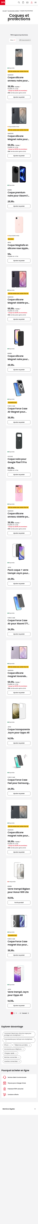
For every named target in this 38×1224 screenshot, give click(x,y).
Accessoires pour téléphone (13, 1049)
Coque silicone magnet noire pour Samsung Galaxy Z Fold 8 (18, 834)
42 (20, 1013)
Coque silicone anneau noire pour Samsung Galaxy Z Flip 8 (18, 79)
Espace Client (32, 2)
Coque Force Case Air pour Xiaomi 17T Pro (18, 622)
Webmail (27, 2)
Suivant (24, 1013)
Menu (35, 2)
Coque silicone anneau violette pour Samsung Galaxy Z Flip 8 (19, 515)
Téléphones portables (21, 1045)
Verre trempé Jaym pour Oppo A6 (18, 993)
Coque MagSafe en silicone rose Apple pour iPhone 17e (18, 247)
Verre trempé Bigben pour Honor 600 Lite (19, 890)
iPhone (6, 1045)
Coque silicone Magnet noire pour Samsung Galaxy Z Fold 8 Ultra (18, 138)
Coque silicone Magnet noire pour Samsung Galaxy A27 (18, 358)
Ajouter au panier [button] (19, 97)
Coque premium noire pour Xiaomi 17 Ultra (18, 194)
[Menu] (36, 2)
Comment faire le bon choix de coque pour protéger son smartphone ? (17, 1034)
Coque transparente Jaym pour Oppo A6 (19, 731)
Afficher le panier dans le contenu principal (23, 2)
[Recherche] (19, 2)
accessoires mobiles (13, 11)
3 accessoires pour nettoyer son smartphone (18, 1039)
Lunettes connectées (11, 1061)
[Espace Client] (32, 2)
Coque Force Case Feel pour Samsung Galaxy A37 (18, 781)
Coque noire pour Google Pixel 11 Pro (17, 461)
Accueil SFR (2, 2)
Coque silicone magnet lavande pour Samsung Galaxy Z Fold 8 (17, 674)
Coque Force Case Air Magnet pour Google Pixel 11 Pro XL (19, 410)
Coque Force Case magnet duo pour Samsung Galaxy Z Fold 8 (18, 943)
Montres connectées (10, 1057)
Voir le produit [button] (19, 902)
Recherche (19, 2)
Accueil (5, 11)
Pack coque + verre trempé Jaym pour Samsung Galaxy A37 (18, 571)
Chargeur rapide (9, 1053)
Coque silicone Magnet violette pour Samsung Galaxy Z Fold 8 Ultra (19, 301)
